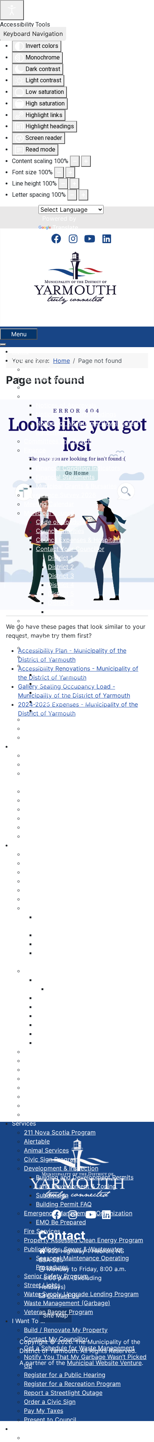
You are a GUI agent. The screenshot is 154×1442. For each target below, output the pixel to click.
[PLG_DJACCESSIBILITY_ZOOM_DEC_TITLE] (75, 161)
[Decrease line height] (63, 183)
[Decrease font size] (59, 172)
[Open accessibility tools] (12, 10)
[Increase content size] (86, 161)
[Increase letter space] (83, 194)
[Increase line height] (74, 183)
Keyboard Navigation (33, 33)
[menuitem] (20, 351)
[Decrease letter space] (72, 194)
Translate (65, 227)
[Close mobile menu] (3, 344)
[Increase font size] (70, 172)
